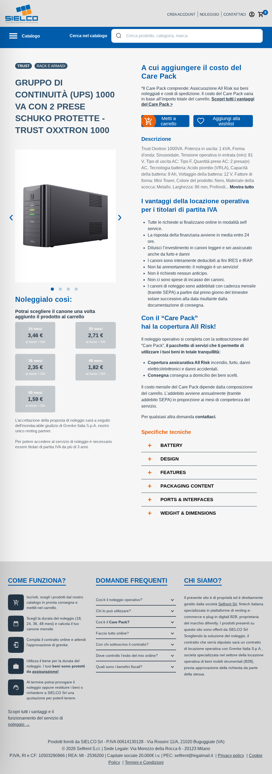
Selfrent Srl (227, 604)
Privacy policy (231, 755)
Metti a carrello (168, 121)
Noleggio (209, 14)
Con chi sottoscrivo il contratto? (122, 644)
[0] (261, 14)
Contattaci (234, 14)
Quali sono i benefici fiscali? (119, 667)
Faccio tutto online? (112, 633)
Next (119, 212)
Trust (23, 66)
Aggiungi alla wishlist (226, 121)
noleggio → (19, 724)
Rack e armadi (51, 66)
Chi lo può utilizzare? (113, 611)
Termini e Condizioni (144, 762)
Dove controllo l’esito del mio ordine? (127, 655)
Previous (11, 212)
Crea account (181, 14)
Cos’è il (113, 622)
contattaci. (205, 417)
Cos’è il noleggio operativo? (119, 600)
